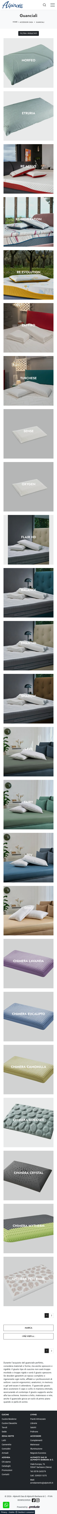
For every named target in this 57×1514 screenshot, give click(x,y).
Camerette (6, 1444)
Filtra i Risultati (28, 33)
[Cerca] (47, 5)
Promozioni (7, 1470)
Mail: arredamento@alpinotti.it (41, 1481)
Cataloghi (6, 1466)
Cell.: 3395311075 (38, 1475)
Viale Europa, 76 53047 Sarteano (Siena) (41, 1465)
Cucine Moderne (9, 1419)
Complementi (36, 1440)
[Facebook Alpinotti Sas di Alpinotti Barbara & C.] (34, 1500)
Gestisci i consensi (26, 1512)
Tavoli (4, 1427)
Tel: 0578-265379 (38, 1471)
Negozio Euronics (38, 1453)
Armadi (5, 1453)
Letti (4, 1440)
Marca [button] (28, 1327)
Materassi (34, 1444)
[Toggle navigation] (52, 4)
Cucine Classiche (9, 1423)
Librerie (33, 1423)
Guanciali (40, 22)
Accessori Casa (26, 22)
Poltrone (34, 1431)
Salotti (33, 1427)
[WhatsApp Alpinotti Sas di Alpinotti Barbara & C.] (6, 1505)
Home (15, 22)
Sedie (4, 1431)
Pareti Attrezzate (38, 1419)
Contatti (5, 1474)
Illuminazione (36, 1449)
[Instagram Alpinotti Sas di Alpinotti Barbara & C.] (38, 1500)
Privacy (4, 1512)
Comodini (6, 1449)
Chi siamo (6, 1462)
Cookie (11, 1512)
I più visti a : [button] (28, 1336)
